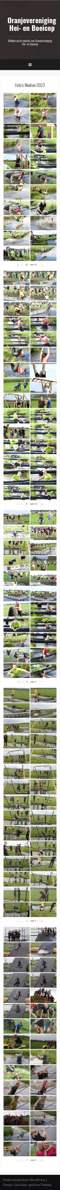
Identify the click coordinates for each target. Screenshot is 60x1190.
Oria (17, 1185)
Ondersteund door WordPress (23, 1180)
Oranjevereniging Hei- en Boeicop (32, 24)
